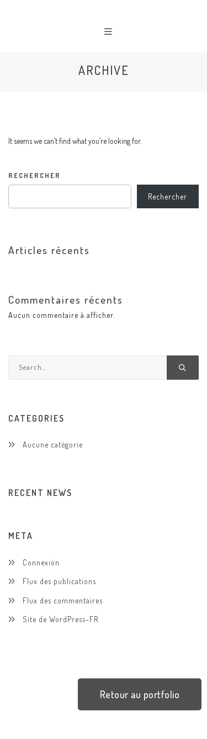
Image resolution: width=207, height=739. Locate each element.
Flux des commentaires (63, 600)
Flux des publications (59, 581)
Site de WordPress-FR (60, 619)
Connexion (41, 562)
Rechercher (34, 175)
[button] (140, 694)
